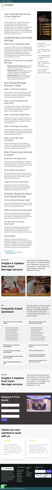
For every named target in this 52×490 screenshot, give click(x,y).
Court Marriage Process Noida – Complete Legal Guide (44, 51)
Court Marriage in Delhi (10, 253)
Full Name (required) (5, 402)
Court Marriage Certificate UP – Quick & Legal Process (44, 45)
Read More (6, 290)
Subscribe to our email (39, 468)
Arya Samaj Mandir (10, 250)
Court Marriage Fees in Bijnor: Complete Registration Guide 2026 (44, 71)
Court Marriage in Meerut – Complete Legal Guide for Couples (44, 57)
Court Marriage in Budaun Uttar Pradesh (14, 252)
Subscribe (48, 471)
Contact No (3, 413)
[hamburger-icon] (50, 5)
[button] (49, 287)
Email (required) (4, 407)
